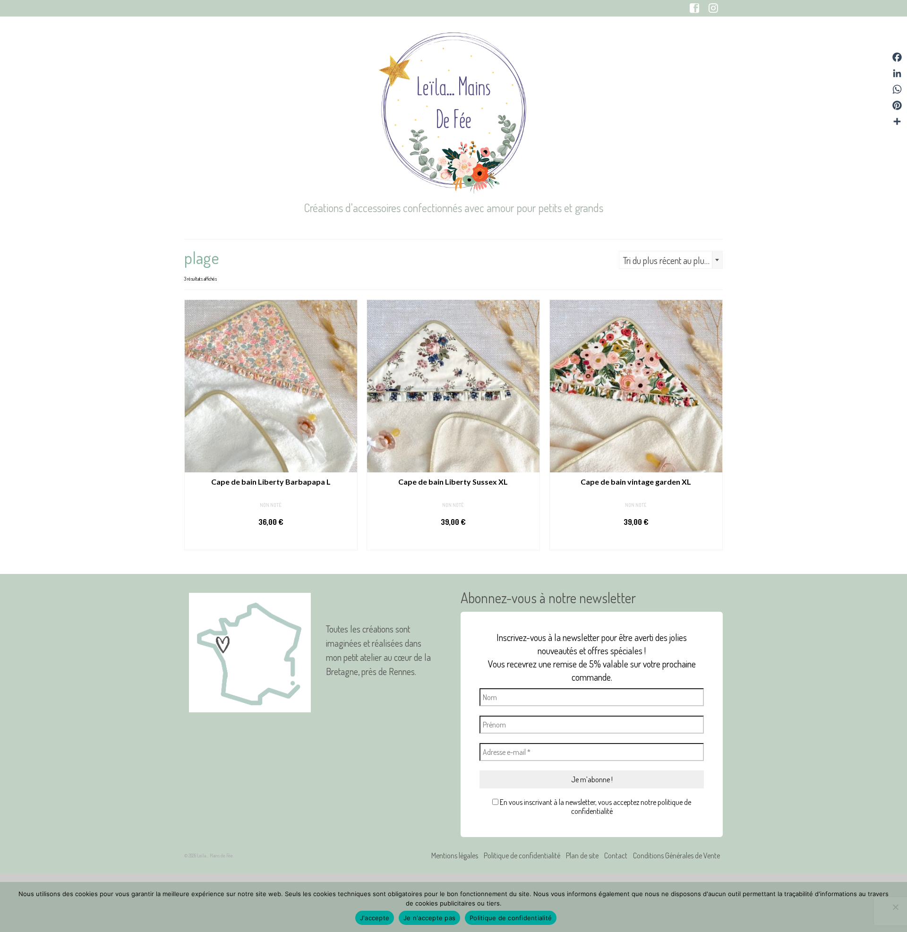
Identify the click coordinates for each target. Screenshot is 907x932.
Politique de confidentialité (511, 918)
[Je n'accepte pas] (895, 907)
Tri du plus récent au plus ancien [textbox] (672, 260)
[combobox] (671, 260)
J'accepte (374, 918)
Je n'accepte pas (429, 918)
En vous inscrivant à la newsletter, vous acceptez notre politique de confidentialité (594, 807)
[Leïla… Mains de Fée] (453, 111)
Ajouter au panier (271, 541)
